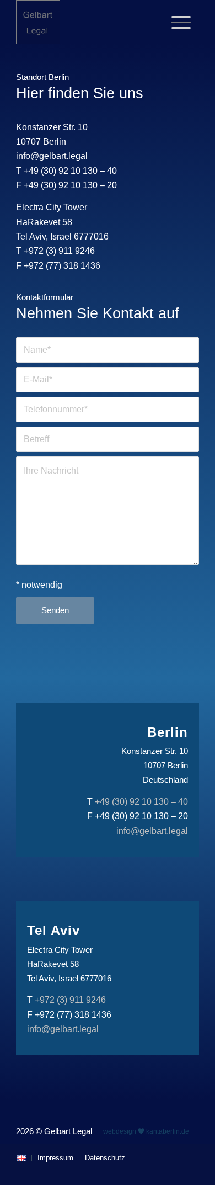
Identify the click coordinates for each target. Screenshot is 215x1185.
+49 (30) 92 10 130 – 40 (70, 171)
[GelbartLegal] (89, 22)
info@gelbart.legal (52, 156)
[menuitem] (181, 22)
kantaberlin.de (167, 1131)
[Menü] (181, 22)
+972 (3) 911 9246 (59, 251)
